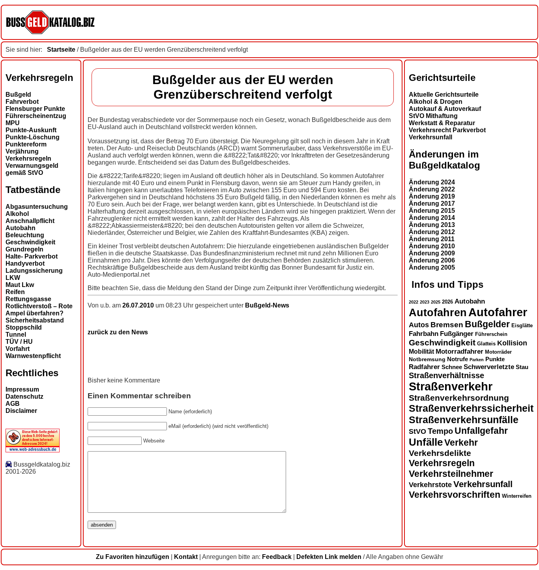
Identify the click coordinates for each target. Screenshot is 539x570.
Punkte (495, 359)
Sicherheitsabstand (35, 320)
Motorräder (498, 352)
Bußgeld (18, 94)
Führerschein (491, 334)
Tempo (440, 431)
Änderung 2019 (432, 196)
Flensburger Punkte (35, 108)
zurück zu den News (118, 332)
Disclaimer (21, 410)
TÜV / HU (19, 341)
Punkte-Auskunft (31, 130)
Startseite (61, 49)
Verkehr (461, 442)
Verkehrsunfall (430, 137)
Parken (477, 359)
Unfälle (426, 442)
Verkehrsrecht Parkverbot (447, 130)
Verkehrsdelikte (440, 453)
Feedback (277, 556)
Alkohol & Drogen (435, 101)
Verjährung (22, 151)
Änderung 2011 (432, 239)
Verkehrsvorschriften (454, 494)
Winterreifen (517, 496)
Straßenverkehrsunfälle (463, 419)
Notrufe (457, 359)
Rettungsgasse (28, 299)
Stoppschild (24, 327)
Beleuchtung (25, 235)
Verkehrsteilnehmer (451, 474)
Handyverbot (25, 263)
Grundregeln (24, 249)
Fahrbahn (423, 334)
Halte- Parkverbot (32, 256)
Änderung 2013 (432, 224)
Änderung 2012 (432, 232)
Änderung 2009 (432, 253)
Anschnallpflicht (30, 221)
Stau (522, 367)
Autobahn (21, 228)
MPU (13, 123)
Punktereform (26, 144)
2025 (435, 302)
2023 (424, 302)
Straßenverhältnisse (446, 375)
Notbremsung (427, 359)
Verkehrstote (430, 485)
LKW (13, 277)
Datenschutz (24, 396)
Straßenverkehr (450, 386)
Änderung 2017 (432, 203)
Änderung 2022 (432, 189)
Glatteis (486, 344)
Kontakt (186, 556)
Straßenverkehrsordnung (459, 397)
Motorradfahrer (459, 351)
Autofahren (438, 312)
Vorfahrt (18, 348)
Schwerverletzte (489, 367)
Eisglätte (522, 325)
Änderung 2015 (432, 210)
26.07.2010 (138, 305)
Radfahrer (424, 367)
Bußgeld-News (267, 305)
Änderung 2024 (432, 182)
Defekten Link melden (328, 556)
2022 (413, 302)
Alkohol (17, 213)
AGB (13, 403)
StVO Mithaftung (433, 115)
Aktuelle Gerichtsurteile (444, 94)
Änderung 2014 (432, 217)
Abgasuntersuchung (37, 206)
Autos (419, 325)
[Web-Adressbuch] (33, 450)
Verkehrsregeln (28, 158)
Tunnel (16, 334)
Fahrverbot (22, 101)
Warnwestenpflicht (33, 355)
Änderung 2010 (432, 246)
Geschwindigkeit (30, 242)
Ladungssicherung (34, 270)
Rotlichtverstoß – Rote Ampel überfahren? (39, 310)
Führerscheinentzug (36, 115)
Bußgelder (487, 324)
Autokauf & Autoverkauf (445, 108)
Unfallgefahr (481, 431)
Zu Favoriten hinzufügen (132, 556)
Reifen (15, 292)
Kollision (512, 343)
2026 (447, 302)
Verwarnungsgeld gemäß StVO (32, 169)
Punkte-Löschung (33, 137)
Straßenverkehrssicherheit (471, 408)
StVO (417, 431)
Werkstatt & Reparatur (442, 123)
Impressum (22, 389)
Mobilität (421, 351)
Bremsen (446, 325)
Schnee (452, 367)
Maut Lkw (20, 284)
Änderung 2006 (432, 260)
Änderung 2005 (432, 267)
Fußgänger (456, 334)
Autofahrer (497, 312)
